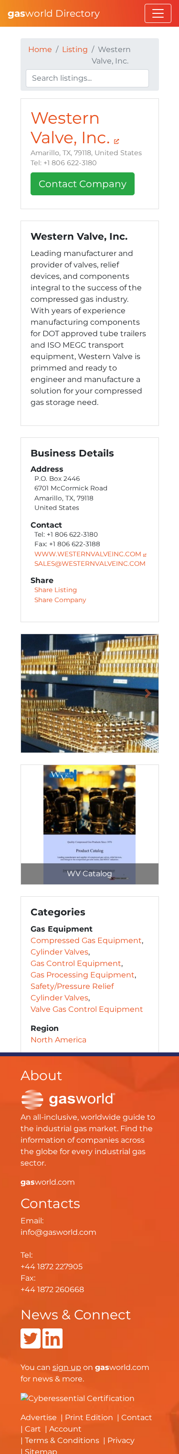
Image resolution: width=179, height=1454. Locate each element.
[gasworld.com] (68, 1099)
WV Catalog (89, 873)
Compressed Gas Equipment (86, 940)
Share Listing (55, 590)
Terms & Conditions (62, 1440)
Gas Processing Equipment (83, 974)
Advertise (39, 1417)
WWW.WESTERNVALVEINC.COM (88, 554)
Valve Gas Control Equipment (87, 1009)
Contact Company (82, 184)
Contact (136, 1417)
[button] (31, 693)
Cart (33, 1428)
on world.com (101, 1367)
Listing (75, 49)
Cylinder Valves (59, 951)
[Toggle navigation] (158, 13)
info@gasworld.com (58, 1232)
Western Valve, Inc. (72, 128)
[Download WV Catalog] (89, 824)
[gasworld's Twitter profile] (31, 1344)
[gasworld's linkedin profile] (52, 1344)
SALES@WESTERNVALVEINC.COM (90, 563)
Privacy (121, 1440)
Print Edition (89, 1417)
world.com (48, 1182)
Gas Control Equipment (76, 963)
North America (58, 1039)
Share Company (60, 600)
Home (40, 49)
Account (65, 1428)
